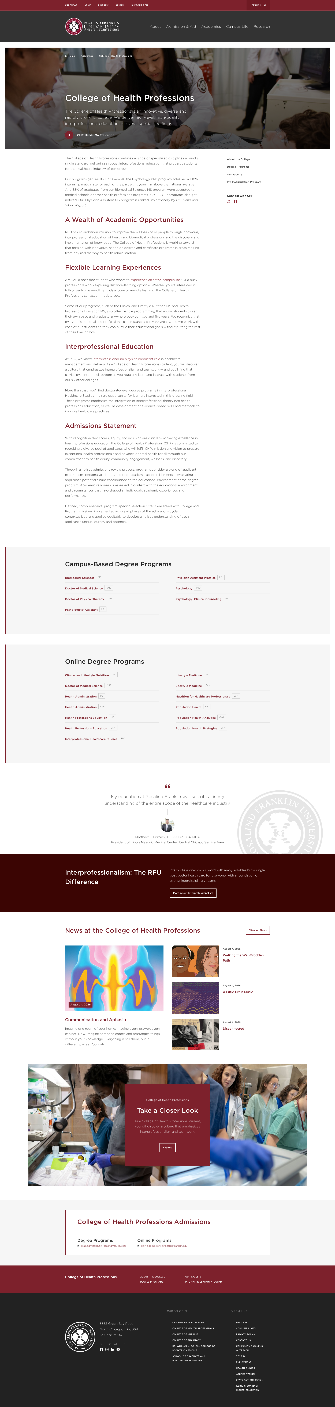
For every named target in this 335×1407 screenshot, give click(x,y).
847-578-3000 (111, 1335)
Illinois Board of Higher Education (247, 1388)
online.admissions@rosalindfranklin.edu (164, 1245)
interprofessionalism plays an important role (126, 359)
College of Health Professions (193, 1328)
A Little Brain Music (238, 992)
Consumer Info (246, 1328)
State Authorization (249, 1380)
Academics (211, 26)
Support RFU (139, 5)
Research (262, 26)
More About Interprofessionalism (193, 893)
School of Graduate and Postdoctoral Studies (188, 1358)
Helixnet (241, 1322)
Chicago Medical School (188, 1322)
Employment (244, 1362)
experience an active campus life (155, 280)
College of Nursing (185, 1334)
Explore (167, 1147)
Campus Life (237, 26)
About (155, 26)
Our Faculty (234, 174)
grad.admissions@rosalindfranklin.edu (103, 1245)
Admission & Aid (181, 26)
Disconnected (233, 1028)
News (87, 5)
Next (301, 1125)
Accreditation (245, 1374)
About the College (238, 159)
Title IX (241, 1356)
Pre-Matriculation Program (244, 182)
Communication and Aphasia (95, 1019)
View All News (258, 930)
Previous (34, 1125)
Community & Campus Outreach (249, 1348)
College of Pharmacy (186, 1340)
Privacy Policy (246, 1334)
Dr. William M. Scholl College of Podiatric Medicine (193, 1348)
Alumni (120, 5)
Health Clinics (245, 1368)
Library (103, 5)
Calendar (71, 5)
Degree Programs (238, 166)
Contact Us (243, 1340)
